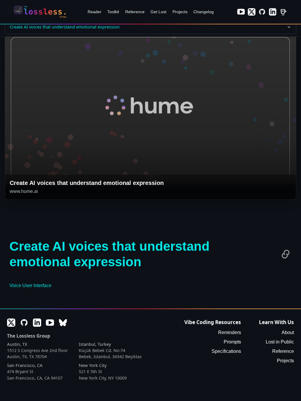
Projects (180, 11)
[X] (11, 323)
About (288, 332)
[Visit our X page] (251, 12)
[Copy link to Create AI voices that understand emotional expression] (286, 254)
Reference (135, 11)
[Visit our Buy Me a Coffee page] (283, 12)
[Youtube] (50, 323)
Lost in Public (280, 341)
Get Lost (158, 11)
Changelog (203, 11)
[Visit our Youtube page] (241, 12)
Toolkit (113, 11)
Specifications (226, 351)
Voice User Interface (30, 285)
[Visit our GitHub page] (262, 12)
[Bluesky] (63, 323)
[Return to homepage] (42, 12)
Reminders (229, 332)
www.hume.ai (24, 191)
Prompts (232, 341)
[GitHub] (24, 323)
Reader (94, 11)
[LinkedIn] (37, 323)
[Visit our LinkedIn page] (273, 12)
